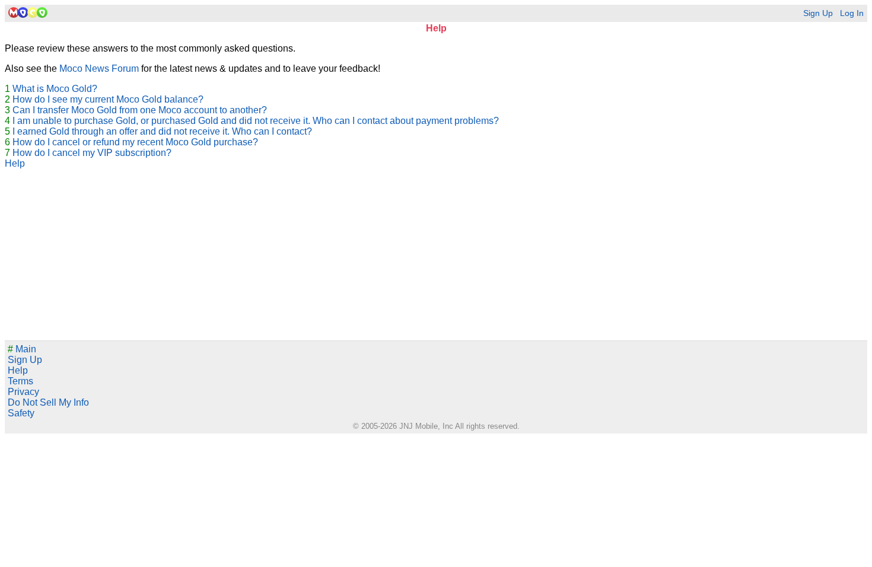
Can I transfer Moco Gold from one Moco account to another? (139, 110)
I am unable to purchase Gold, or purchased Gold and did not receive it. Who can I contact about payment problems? (255, 121)
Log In (852, 13)
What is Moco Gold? (54, 89)
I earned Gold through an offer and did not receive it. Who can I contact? (162, 131)
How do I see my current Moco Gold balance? (107, 99)
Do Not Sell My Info (48, 402)
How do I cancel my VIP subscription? (91, 153)
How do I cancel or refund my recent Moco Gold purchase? (135, 142)
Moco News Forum (99, 68)
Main (22, 349)
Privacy (23, 392)
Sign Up (818, 13)
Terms (20, 381)
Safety (21, 413)
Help (15, 163)
